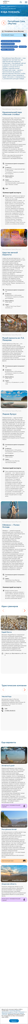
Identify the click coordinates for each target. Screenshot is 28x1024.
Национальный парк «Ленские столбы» (11, 41)
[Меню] (25, 2)
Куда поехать (11, 6)
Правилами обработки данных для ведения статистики (13, 1013)
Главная (3, 6)
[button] (3, 610)
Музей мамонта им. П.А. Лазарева (9, 46)
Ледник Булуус (22, 46)
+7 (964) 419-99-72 (10, 710)
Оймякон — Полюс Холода (8, 49)
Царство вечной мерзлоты (8, 43)
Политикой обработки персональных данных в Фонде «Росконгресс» (13, 1011)
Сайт (6, 188)
